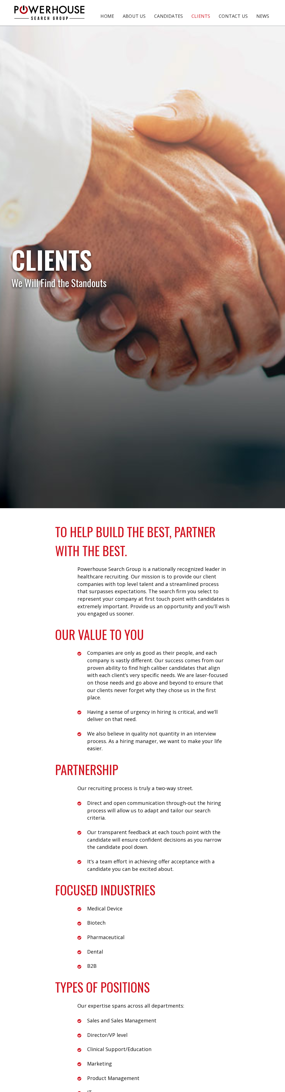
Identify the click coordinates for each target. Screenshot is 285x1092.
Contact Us (233, 16)
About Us (134, 16)
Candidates (168, 16)
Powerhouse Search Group (49, 13)
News (262, 16)
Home (107, 16)
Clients (200, 16)
